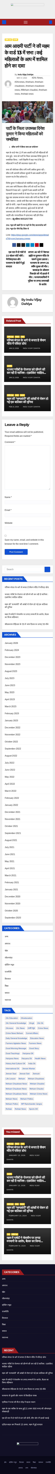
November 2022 (12, 734)
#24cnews (19, 82)
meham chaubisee (36, 1079)
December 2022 (12, 727)
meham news (11, 1099)
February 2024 (12, 650)
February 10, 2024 (18, 1216)
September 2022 (13, 749)
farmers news (35, 1043)
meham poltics (12, 1104)
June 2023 (10, 685)
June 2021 (10, 854)
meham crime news (38, 1094)
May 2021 (9, 861)
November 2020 (12, 903)
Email (8, 510)
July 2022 (9, 763)
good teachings (12, 1053)
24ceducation (26, 1018)
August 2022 (11, 756)
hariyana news (12, 1058)
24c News (20, 1028)
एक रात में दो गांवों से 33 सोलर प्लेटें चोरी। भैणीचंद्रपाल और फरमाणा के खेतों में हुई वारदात (16, 259)
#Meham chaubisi (29, 90)
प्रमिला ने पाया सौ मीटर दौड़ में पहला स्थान (18, 1402)
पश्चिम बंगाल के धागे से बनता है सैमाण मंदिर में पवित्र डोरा (26, 341)
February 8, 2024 (17, 1246)
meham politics (26, 1099)
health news (40, 1058)
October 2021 (11, 826)
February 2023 (12, 713)
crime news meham (14, 1033)
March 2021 (10, 875)
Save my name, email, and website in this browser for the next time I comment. (24, 542)
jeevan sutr (24, 1074)
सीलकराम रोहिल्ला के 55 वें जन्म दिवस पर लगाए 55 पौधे (26, 624)
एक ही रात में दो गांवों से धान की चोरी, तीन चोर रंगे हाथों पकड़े (25, 1418)
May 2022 (9, 777)
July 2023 (9, 678)
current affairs (32, 1033)
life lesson (10, 1079)
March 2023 (10, 706)
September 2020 (13, 918)
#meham (29, 82)
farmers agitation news (16, 1043)
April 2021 (10, 868)
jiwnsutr (36, 1074)
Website (8, 523)
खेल (6, 950)
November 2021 (12, 819)
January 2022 (11, 805)
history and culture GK (15, 1063)
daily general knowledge (16, 1038)
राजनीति (15, 39)
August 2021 (11, 840)
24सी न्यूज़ (31, 1028)
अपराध (7, 943)
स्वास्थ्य (22, 395)
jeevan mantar (28, 1068)
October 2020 (11, 911)
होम (5, 1462)
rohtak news (20, 1109)
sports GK (33, 1109)
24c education (12, 1018)
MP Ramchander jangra (31, 1104)
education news (37, 1038)
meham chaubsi (37, 1089)
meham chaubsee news (16, 1089)
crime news (43, 1028)
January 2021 (11, 889)
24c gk (40, 1023)
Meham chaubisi (37, 1084)
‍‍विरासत (17, 336)
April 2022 (10, 784)
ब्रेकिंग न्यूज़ (8, 39)
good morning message (16, 1048)
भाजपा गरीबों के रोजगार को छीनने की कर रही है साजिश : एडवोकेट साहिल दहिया (26, 372)
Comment (10, 442)
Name (8, 497)
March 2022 (10, 791)
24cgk (31, 1023)
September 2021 (13, 833)
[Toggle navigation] (25, 22)
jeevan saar (11, 1074)
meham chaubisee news (16, 1084)
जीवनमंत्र (8, 958)
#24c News (37, 78)
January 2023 (11, 720)
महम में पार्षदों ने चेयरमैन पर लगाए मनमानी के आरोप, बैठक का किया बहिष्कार (23, 1241)
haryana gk (27, 1058)
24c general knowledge (16, 1023)
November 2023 (12, 664)
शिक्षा (7, 986)
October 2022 (11, 742)
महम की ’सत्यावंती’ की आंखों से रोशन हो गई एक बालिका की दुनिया (27, 400)
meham (22, 1079)
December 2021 (12, 812)
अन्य (6, 936)
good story (34, 1048)
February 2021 (12, 882)
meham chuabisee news (16, 1094)
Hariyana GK (28, 1053)
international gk (12, 1068)
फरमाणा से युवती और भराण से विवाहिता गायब (19, 1395)
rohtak (9, 1109)
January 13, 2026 (17, 1155)
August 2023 (11, 671)
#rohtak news (27, 94)
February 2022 (12, 798)
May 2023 (9, 692)
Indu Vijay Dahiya (25, 74)
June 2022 (10, 770)
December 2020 (12, 896)
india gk (31, 1063)
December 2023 (12, 657)
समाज (22, 336)
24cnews (9, 1028)
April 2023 (10, 699)
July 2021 (9, 847)
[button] (46, 22)
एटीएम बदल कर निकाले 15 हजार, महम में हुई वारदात (22, 1424)
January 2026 (11, 643)
